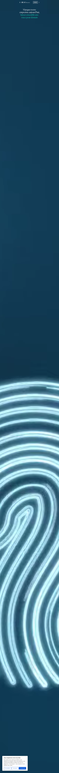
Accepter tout (22, 768)
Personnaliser (7, 768)
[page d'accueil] (25, 2)
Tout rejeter (15, 768)
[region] (15, 763)
